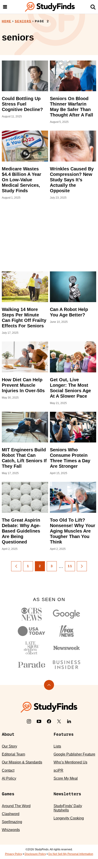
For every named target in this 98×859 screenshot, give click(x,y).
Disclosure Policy (35, 854)
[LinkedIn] (69, 721)
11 (70, 566)
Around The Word (16, 806)
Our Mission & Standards (22, 762)
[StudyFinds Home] (50, 7)
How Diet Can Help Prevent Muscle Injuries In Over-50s (23, 385)
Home (6, 21)
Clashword (10, 814)
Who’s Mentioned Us (70, 762)
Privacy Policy (13, 854)
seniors (23, 21)
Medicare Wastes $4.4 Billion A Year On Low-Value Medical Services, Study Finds (21, 179)
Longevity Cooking (69, 818)
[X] (59, 721)
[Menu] (5, 7)
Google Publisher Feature (74, 754)
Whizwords (11, 830)
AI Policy (9, 778)
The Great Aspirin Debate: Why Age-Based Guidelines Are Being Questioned (21, 531)
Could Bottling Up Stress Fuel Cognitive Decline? (22, 104)
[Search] (93, 7)
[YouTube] (39, 721)
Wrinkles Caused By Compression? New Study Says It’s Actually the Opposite (72, 179)
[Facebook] (49, 721)
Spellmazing (12, 822)
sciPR (58, 770)
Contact (8, 770)
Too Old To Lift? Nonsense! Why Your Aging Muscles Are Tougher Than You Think (72, 531)
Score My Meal (66, 778)
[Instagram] (29, 721)
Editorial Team (13, 754)
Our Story (9, 746)
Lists (57, 746)
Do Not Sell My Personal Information (70, 854)
